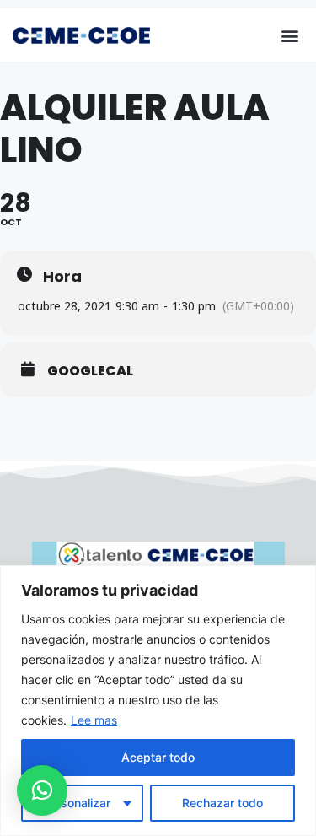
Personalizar (76, 803)
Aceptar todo (158, 757)
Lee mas (94, 720)
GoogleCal (90, 371)
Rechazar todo (222, 803)
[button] (289, 35)
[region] (158, 700)
